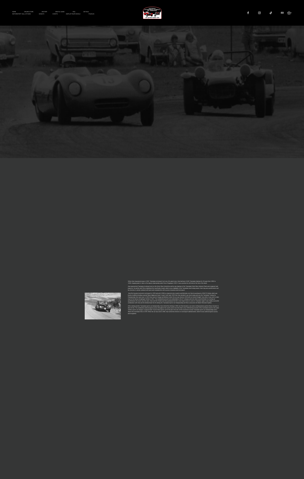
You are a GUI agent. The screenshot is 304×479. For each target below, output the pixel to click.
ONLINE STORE (28, 12)
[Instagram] (259, 12)
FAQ (74, 12)
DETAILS (86, 12)
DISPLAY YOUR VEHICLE (73, 14)
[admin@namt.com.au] (282, 12)
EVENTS (55, 14)
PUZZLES (91, 14)
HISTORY (44, 12)
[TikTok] (270, 12)
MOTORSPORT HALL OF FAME (21, 14)
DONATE (41, 14)
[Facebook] (248, 12)
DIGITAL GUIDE (60, 12)
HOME (14, 12)
